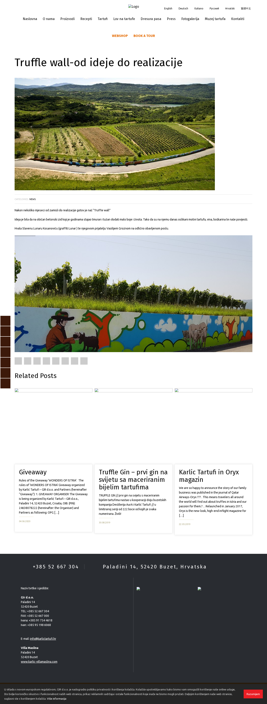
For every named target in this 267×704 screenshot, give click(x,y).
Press (171, 19)
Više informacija (56, 698)
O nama (49, 19)
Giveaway (33, 472)
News (32, 199)
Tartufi (103, 19)
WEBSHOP (120, 36)
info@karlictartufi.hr (43, 638)
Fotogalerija (190, 19)
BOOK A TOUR (144, 36)
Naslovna (30, 19)
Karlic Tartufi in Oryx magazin (209, 476)
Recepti (86, 19)
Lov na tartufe (124, 19)
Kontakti (237, 19)
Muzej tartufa (215, 19)
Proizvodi (67, 19)
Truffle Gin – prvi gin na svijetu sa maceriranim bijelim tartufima (133, 479)
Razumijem (253, 694)
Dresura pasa (151, 19)
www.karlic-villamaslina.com (39, 661)
